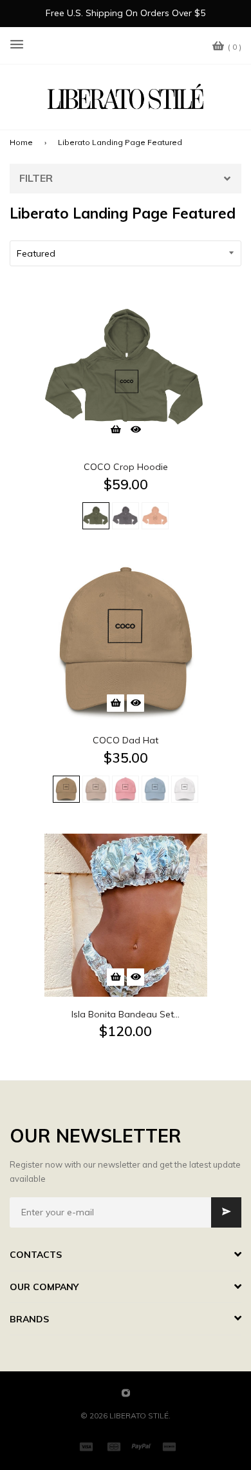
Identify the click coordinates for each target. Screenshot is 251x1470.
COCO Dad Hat (125, 740)
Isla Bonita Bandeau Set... (125, 1014)
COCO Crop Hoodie (126, 467)
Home (21, 142)
